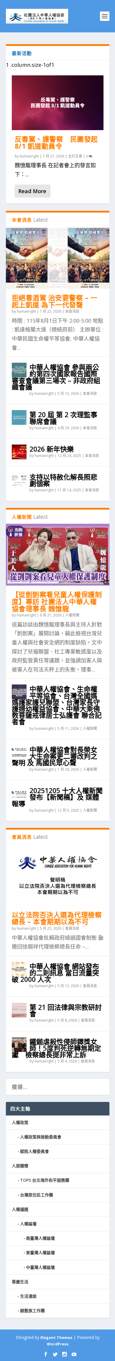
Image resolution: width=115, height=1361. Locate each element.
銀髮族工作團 (32, 1310)
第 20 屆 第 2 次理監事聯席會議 (63, 418)
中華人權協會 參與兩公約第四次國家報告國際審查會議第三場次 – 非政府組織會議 (56, 377)
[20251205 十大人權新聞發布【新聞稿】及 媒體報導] (19, 793)
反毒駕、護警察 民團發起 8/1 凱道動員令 (56, 142)
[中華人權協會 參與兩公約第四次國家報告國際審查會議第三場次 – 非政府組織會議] (19, 370)
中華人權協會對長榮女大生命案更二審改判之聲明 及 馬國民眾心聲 (54, 756)
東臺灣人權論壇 (40, 1252)
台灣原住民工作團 (36, 1195)
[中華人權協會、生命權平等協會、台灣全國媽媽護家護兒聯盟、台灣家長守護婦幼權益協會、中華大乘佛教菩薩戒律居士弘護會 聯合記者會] (19, 691)
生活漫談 (28, 1296)
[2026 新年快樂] (19, 452)
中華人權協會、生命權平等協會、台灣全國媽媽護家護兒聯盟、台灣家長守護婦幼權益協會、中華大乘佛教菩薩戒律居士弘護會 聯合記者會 (57, 705)
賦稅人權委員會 (34, 1151)
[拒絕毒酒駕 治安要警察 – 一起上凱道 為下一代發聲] (57, 258)
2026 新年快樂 (51, 449)
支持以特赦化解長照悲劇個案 (63, 480)
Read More (32, 191)
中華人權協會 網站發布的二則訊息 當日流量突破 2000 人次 (55, 973)
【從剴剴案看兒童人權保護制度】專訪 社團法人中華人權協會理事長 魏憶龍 (57, 601)
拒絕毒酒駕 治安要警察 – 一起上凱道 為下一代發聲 (55, 301)
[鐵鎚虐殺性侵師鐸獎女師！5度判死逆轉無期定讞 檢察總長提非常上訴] (19, 1044)
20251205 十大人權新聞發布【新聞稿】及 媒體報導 (57, 797)
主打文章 (75, 156)
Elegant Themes (56, 1337)
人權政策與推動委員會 (40, 1137)
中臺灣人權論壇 (40, 1267)
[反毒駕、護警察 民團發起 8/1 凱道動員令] (58, 102)
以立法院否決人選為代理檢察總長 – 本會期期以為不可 (57, 918)
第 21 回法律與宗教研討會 (65, 1010)
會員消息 (72, 928)
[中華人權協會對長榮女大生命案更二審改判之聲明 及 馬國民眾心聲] (19, 752)
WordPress (57, 1344)
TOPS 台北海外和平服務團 (44, 1180)
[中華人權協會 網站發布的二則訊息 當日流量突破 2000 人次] (19, 969)
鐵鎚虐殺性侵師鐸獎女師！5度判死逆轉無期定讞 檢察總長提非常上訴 (56, 1048)
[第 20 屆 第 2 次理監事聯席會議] (19, 417)
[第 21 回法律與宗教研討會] (19, 1010)
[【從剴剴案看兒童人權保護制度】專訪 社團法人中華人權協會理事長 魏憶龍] (57, 555)
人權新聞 (72, 615)
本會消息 (72, 311)
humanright (29, 156)
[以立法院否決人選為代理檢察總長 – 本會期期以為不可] (57, 875)
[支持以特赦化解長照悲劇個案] (19, 480)
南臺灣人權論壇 (40, 1238)
